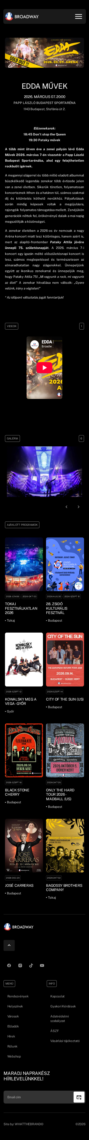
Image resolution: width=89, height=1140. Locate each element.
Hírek (11, 1036)
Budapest (37, 109)
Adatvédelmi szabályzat (59, 1018)
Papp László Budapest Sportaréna (45, 103)
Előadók (13, 1026)
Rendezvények (18, 996)
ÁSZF (54, 1031)
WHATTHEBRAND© (29, 1124)
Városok (13, 1016)
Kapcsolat (57, 996)
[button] (66, 506)
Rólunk (12, 1046)
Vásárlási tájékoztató (65, 1041)
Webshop (14, 1056)
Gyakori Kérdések (63, 1006)
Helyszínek (15, 1006)
